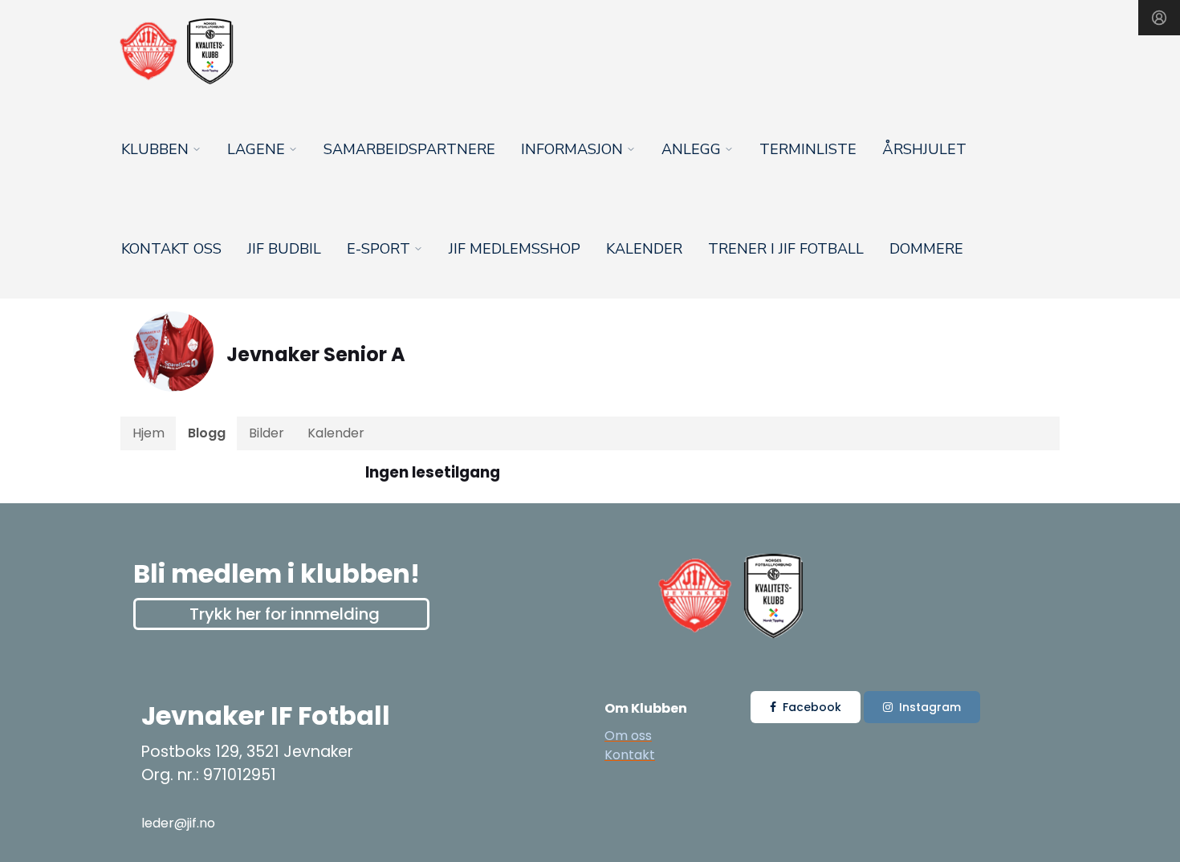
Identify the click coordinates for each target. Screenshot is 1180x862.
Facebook (812, 707)
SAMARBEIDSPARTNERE (409, 149)
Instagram (930, 707)
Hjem (148, 433)
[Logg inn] (1159, 17)
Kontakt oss (171, 248)
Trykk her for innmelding (284, 614)
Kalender (644, 248)
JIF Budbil (284, 248)
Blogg (207, 433)
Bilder (266, 433)
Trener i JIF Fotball (786, 248)
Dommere (926, 248)
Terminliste (808, 149)
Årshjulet (924, 149)
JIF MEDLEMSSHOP (514, 248)
